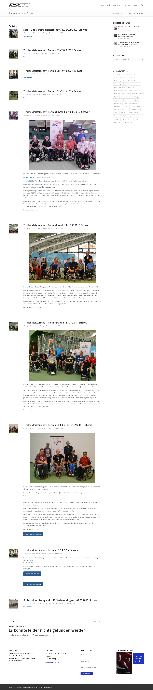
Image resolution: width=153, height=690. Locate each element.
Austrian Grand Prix (129, 77)
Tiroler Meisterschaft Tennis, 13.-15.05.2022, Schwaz (52, 50)
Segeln (139, 106)
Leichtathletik (118, 100)
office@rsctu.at (54, 662)
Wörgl (136, 119)
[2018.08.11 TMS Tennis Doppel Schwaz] (13, 326)
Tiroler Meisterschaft (133, 112)
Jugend (116, 97)
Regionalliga (118, 103)
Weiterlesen (27, 36)
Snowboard (125, 109)
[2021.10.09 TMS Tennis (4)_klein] (13, 74)
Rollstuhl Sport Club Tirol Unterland (27, 687)
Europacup (130, 87)
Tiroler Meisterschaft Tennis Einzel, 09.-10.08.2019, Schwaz (56, 111)
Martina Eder (58, 553)
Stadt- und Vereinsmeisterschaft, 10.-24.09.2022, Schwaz (55, 29)
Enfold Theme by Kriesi (46, 687)
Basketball (126, 81)
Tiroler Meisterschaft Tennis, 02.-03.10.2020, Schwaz (52, 91)
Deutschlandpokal (119, 87)
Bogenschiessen (135, 84)
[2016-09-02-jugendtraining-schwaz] (13, 604)
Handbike (117, 93)
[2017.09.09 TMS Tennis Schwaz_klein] (13, 428)
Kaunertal (123, 97)
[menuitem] (102, 5)
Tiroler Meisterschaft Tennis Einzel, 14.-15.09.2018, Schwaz (56, 225)
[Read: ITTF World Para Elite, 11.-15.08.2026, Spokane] (115, 28)
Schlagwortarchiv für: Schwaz (21, 13)
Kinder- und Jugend (134, 97)
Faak (130, 90)
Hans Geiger (126, 93)
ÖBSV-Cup (117, 122)
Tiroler (123, 112)
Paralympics (135, 100)
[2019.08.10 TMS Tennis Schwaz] (13, 115)
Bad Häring (117, 81)
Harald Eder (60, 33)
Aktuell (40, 33)
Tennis (51, 33)
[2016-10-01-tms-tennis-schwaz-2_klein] (13, 553)
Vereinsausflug (138, 116)
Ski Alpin (116, 109)
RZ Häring (117, 106)
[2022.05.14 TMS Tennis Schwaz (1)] (13, 54)
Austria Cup (117, 77)
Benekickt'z (134, 81)
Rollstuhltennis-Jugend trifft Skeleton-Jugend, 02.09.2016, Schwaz (60, 600)
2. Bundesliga (118, 74)
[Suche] (142, 5)
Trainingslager (127, 116)
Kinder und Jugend (54, 603)
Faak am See (137, 90)
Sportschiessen (135, 109)
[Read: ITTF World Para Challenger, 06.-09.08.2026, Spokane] (115, 36)
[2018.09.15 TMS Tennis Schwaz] (13, 228)
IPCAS (141, 93)
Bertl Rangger (118, 84)
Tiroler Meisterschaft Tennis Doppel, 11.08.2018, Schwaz (55, 322)
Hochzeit (134, 93)
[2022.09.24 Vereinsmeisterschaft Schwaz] (13, 33)
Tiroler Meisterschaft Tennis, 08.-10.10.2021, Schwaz (52, 70)
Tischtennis (117, 116)
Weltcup (116, 119)
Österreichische (127, 122)
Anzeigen (46, 33)
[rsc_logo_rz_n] (19, 5)
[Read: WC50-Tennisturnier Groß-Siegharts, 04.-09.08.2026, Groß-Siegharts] (115, 43)
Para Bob (127, 100)
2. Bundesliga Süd (129, 74)
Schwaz (132, 106)
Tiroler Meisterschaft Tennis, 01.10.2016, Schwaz (50, 550)
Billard (126, 84)
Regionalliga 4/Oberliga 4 (131, 103)
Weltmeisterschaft (126, 119)
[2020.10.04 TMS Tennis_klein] (13, 95)
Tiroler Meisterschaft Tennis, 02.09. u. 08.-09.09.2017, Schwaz (57, 425)
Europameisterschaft (120, 90)
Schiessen (125, 106)
